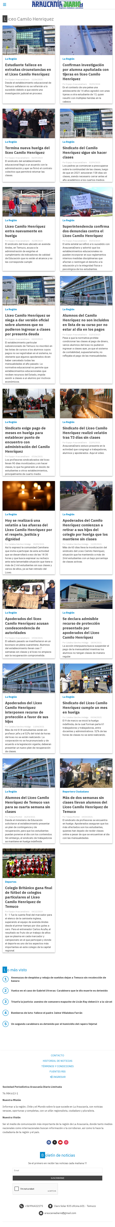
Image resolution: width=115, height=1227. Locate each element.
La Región (11, 58)
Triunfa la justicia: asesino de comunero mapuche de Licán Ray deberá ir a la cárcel (61, 1001)
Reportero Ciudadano (76, 791)
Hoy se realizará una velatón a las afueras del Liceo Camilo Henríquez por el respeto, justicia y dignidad (28, 529)
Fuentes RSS (58, 1071)
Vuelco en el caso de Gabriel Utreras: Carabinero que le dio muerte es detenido (59, 990)
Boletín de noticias (58, 1155)
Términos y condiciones (57, 1066)
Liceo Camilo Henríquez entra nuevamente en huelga (25, 231)
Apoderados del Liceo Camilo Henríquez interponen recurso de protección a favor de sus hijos (26, 712)
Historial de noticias (57, 1060)
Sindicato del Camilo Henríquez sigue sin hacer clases (85, 153)
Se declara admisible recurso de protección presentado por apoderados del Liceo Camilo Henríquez (81, 628)
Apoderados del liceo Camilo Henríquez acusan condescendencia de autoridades (27, 625)
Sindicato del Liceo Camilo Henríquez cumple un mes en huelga (85, 708)
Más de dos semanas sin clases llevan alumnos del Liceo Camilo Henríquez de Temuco (85, 804)
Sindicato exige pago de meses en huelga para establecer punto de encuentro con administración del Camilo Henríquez (27, 440)
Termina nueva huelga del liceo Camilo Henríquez (27, 150)
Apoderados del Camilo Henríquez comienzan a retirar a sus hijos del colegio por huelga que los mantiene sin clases (85, 529)
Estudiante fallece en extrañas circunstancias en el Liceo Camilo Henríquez (28, 70)
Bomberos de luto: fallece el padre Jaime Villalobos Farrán (46, 1012)
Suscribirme (57, 1178)
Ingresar (59, 1077)
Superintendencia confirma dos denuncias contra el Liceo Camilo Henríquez (86, 231)
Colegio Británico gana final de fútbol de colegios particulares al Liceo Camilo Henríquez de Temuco (28, 897)
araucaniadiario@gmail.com (60, 1213)
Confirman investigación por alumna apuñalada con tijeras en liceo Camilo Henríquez (86, 72)
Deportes (10, 881)
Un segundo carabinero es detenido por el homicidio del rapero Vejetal (54, 1024)
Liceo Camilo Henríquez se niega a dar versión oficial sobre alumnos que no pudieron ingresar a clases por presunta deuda (27, 324)
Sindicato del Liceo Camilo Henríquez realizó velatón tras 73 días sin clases (85, 433)
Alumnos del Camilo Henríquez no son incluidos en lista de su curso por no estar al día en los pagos (86, 322)
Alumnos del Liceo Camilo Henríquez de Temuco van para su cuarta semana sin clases (27, 804)
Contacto (57, 1055)
